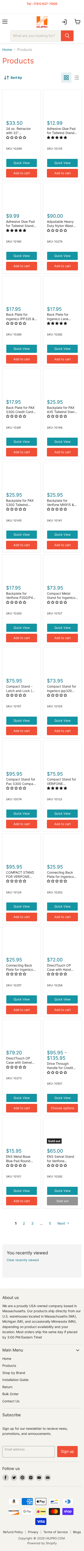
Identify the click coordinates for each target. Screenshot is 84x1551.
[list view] (76, 77)
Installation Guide (15, 1380)
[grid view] (66, 77)
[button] (16, 137)
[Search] (67, 35)
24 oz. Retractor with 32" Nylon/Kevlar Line (19, 133)
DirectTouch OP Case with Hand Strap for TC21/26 (60, 969)
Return (7, 1387)
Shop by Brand (13, 1373)
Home (7, 50)
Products (9, 1365)
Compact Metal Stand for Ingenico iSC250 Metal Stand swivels (62, 599)
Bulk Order (10, 1394)
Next (61, 1223)
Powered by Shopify (42, 1543)
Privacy (33, 1532)
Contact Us (10, 1401)
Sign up (67, 1451)
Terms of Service (55, 1532)
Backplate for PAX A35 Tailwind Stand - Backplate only (62, 412)
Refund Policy (13, 1532)
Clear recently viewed (23, 1260)
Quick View (22, 163)
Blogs (77, 1532)
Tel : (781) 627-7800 (42, 4)
